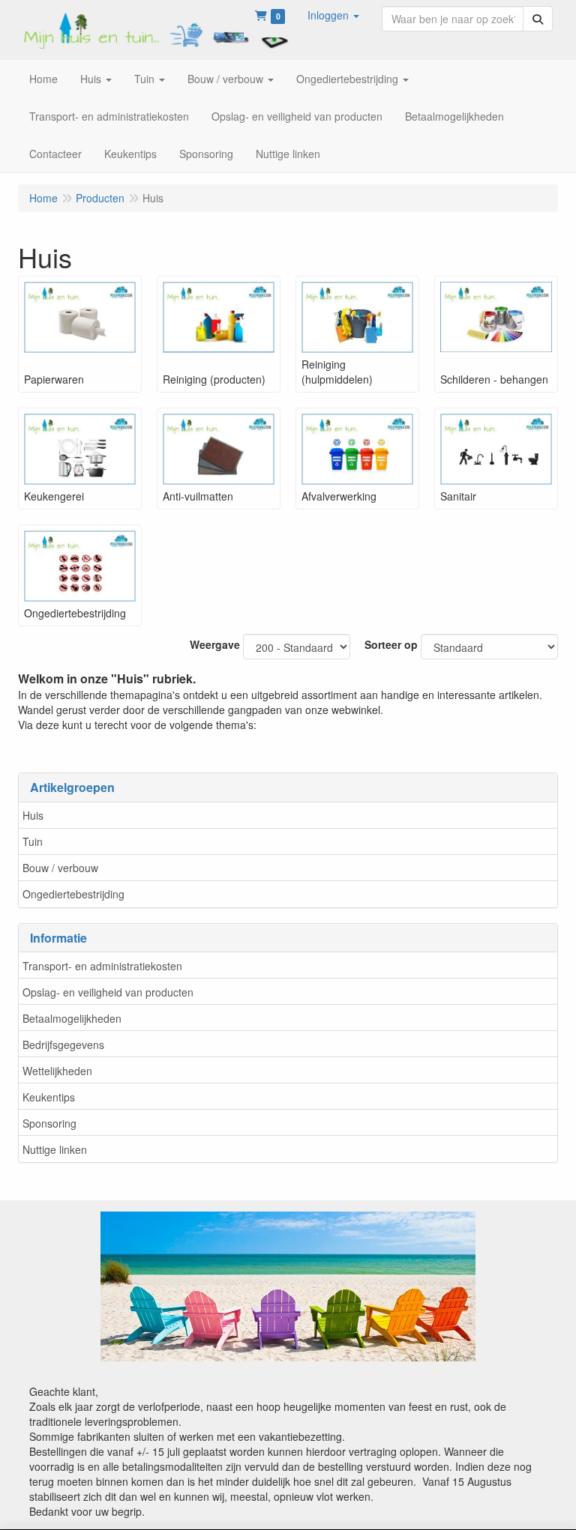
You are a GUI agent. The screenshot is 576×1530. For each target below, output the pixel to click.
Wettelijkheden (57, 1070)
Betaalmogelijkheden (72, 1018)
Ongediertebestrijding (73, 893)
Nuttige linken (54, 1149)
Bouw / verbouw (60, 867)
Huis (33, 815)
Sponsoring (49, 1123)
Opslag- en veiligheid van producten (108, 992)
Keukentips (48, 1096)
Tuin (32, 841)
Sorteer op (391, 644)
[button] (333, 15)
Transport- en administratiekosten (102, 965)
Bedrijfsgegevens (63, 1044)
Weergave (215, 644)
